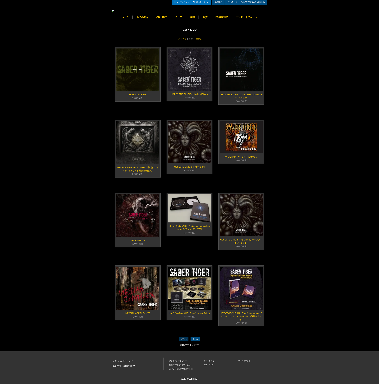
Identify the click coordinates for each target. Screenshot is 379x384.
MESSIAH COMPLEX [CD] (137, 313)
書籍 (192, 17)
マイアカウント (183, 2)
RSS (205, 365)
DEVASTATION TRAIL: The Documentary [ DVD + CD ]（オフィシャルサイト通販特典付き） (241, 316)
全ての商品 (142, 17)
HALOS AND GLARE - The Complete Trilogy (189, 313)
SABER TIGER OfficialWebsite (253, 2)
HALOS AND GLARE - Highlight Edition (189, 94)
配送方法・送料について (124, 366)
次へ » (195, 339)
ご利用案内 (217, 2)
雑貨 (205, 17)
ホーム (125, 17)
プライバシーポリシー (178, 361)
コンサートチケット (246, 17)
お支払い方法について (123, 361)
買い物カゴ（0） (202, 2)
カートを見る (209, 361)
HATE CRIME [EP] (137, 94)
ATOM (211, 365)
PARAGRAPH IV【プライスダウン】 (241, 157)
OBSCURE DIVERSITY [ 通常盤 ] (189, 167)
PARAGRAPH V (137, 240)
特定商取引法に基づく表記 (179, 365)
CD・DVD (161, 17)
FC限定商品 (221, 17)
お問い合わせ (231, 2)
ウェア (178, 17)
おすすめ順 (182, 39)
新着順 (198, 39)
